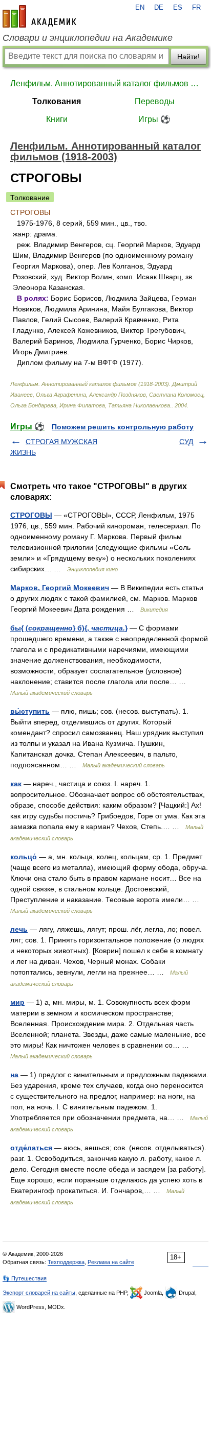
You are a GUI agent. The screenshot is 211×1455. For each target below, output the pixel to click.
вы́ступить (30, 711)
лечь (19, 929)
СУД (186, 442)
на (14, 1075)
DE (158, 7)
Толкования (56, 101)
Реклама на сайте (111, 1262)
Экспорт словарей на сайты (39, 1293)
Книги (57, 119)
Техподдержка (66, 1262)
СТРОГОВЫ (31, 515)
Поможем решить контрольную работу (123, 427)
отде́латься (31, 1148)
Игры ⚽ (154, 119)
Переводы (155, 101)
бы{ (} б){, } (69, 628)
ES (177, 7)
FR (196, 7)
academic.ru (39, 16)
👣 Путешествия (25, 1278)
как (16, 784)
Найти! (188, 57)
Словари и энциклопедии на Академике (88, 38)
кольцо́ (23, 857)
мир (17, 1002)
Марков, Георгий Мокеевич (59, 588)
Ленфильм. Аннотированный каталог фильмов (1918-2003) (105, 83)
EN (139, 7)
